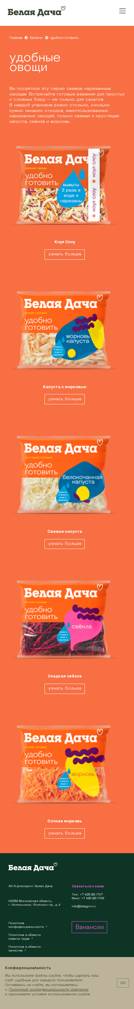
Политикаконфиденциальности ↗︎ (28, 925)
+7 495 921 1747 (91, 894)
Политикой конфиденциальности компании (49, 989)
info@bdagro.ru (84, 906)
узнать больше (64, 254)
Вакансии (89, 927)
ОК (123, 982)
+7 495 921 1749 (92, 898)
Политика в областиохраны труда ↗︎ (24, 937)
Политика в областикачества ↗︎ (24, 948)
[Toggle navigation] (122, 11)
